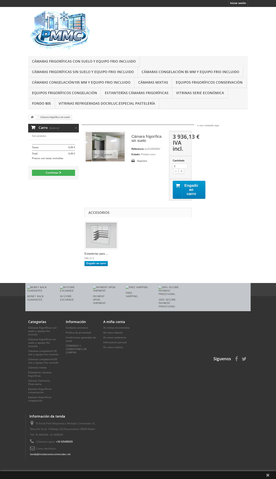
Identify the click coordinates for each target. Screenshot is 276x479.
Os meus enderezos (114, 337)
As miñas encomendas (116, 327)
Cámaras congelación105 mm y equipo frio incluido (81, 82)
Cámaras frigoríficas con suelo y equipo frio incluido (84, 61)
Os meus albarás (113, 332)
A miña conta (114, 321)
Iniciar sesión (238, 3)
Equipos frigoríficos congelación (64, 93)
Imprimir (142, 161)
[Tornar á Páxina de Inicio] (32, 117)
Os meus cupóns (113, 347)
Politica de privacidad (78, 332)
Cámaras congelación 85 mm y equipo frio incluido (190, 72)
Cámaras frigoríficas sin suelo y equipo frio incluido (83, 72)
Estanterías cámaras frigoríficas (136, 93)
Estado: (135, 154)
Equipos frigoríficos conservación (209, 82)
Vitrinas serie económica (200, 93)
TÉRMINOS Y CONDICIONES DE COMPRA (76, 349)
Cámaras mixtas (153, 82)
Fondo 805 (41, 103)
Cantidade (178, 160)
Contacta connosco (77, 327)
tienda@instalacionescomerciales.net (50, 454)
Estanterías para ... (96, 253)
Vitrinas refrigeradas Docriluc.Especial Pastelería (107, 103)
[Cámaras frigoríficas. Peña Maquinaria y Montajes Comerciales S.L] (63, 30)
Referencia (137, 149)
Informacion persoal (115, 342)
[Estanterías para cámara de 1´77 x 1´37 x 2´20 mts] (101, 235)
